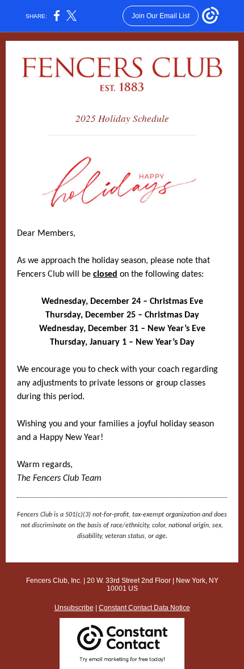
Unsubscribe (74, 608)
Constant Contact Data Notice (144, 608)
